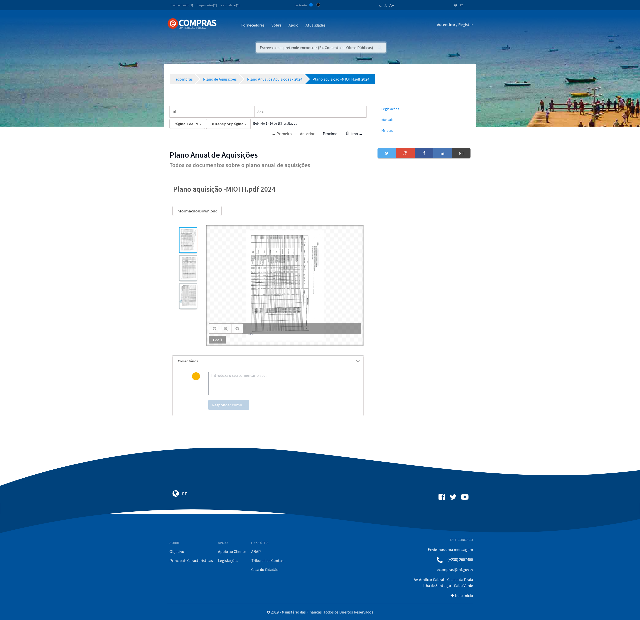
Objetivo (177, 551)
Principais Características (191, 560)
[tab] (268, 361)
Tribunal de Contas (267, 560)
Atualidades (316, 25)
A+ (391, 5)
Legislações (228, 560)
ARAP (256, 551)
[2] (188, 268)
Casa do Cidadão (264, 569)
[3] (188, 296)
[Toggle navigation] (223, 25)
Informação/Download (197, 210)
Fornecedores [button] (252, 25)
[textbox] (276, 383)
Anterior (307, 133)
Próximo (330, 133)
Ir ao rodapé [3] (230, 5)
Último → (354, 133)
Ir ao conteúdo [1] (182, 5)
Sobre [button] (277, 25)
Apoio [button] (293, 25)
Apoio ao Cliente (232, 551)
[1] (188, 240)
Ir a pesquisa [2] (207, 5)
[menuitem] (424, 109)
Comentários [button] (188, 361)
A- (380, 6)
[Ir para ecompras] (192, 24)
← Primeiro (282, 133)
